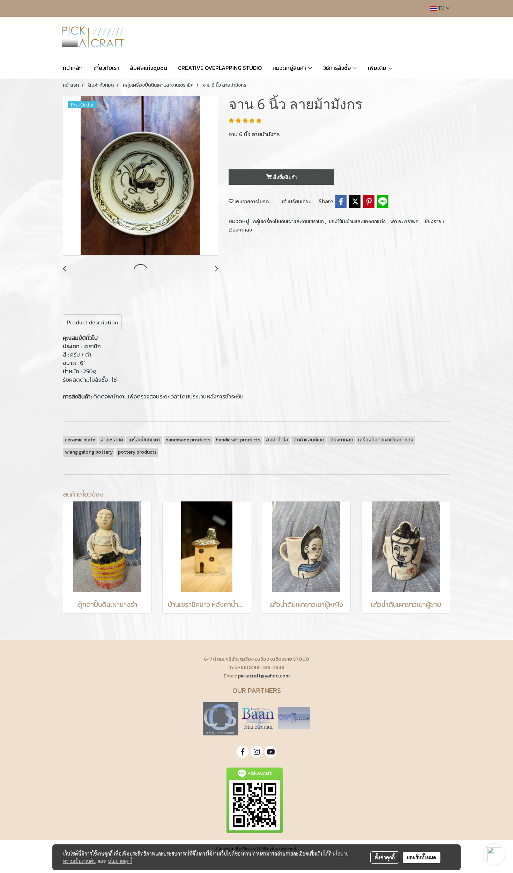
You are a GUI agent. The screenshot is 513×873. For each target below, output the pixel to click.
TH (441, 8)
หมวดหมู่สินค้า (290, 68)
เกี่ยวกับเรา (106, 68)
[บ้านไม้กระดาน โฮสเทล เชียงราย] (257, 718)
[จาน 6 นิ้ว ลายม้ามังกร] (140, 176)
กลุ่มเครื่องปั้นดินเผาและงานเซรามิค (289, 221)
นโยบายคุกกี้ (120, 861)
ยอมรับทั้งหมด (421, 857)
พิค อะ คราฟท (405, 221)
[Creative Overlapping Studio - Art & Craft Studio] (220, 718)
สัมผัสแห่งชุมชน (148, 68)
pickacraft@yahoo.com (264, 676)
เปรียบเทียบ (299, 201)
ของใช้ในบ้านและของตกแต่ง (358, 221)
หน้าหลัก (73, 68)
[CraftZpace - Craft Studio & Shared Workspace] (294, 718)
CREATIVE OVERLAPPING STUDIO (220, 68)
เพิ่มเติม (378, 68)
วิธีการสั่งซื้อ (337, 68)
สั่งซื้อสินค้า (284, 177)
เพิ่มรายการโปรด (251, 201)
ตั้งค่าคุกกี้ (385, 857)
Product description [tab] (92, 322)
